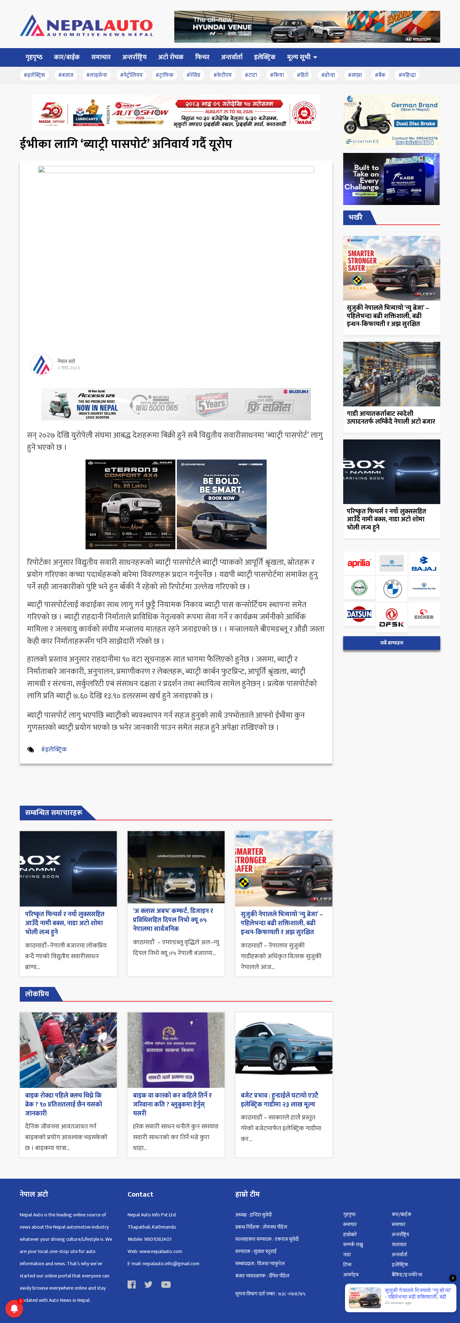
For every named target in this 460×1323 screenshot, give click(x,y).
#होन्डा (328, 75)
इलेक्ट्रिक (400, 1265)
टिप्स (347, 1265)
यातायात (399, 1244)
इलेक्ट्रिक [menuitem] (265, 57)
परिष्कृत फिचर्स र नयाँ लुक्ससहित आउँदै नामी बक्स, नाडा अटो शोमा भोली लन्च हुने (65, 923)
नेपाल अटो (66, 361)
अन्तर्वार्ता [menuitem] (232, 57)
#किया (277, 75)
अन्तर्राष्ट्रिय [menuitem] (134, 57)
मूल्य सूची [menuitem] (298, 57)
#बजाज (65, 75)
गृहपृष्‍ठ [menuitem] (34, 57)
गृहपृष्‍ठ (349, 1214)
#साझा (355, 75)
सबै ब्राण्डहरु (392, 643)
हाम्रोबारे (350, 1234)
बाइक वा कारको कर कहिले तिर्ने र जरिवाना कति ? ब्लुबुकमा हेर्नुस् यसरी (172, 1104)
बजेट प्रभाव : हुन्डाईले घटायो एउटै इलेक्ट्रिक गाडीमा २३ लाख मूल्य (279, 1100)
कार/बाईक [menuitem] (67, 57)
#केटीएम (222, 75)
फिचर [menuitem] (202, 57)
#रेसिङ (194, 75)
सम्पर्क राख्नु (353, 1244)
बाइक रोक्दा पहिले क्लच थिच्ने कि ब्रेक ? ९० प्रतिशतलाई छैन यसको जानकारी (63, 1104)
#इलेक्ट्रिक (34, 75)
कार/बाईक (401, 1214)
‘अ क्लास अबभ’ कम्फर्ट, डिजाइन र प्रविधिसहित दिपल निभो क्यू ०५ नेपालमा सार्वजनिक (173, 920)
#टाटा (251, 75)
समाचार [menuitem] (101, 57)
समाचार (350, 1224)
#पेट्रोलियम (131, 75)
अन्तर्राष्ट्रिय (400, 1234)
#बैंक (380, 75)
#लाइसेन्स (96, 75)
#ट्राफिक (165, 75)
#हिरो (302, 75)
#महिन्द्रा (407, 75)
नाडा (347, 1254)
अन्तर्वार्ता (399, 1254)
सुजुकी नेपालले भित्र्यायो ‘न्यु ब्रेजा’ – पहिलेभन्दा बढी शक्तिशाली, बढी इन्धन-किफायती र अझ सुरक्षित (282, 923)
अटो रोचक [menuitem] (171, 57)
